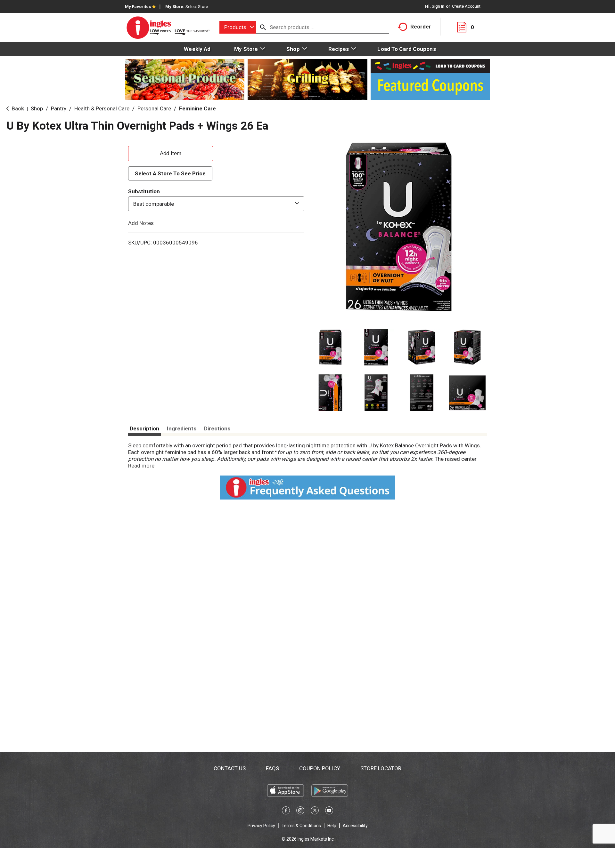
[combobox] (237, 27)
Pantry (58, 108)
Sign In (438, 6)
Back (17, 108)
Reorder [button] (420, 26)
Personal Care (154, 108)
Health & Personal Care (101, 108)
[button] (330, 347)
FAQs (272, 768)
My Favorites (138, 6)
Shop (37, 108)
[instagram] (300, 811)
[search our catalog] (263, 27)
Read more (141, 465)
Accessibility (355, 825)
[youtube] (329, 811)
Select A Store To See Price (170, 173)
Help (331, 825)
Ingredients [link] (181, 428)
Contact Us (230, 768)
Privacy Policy (261, 825)
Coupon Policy (319, 768)
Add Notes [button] (141, 223)
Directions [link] (217, 428)
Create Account (466, 6)
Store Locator (380, 768)
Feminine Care (197, 108)
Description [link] (144, 428)
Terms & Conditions (301, 825)
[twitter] (315, 811)
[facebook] (286, 811)
